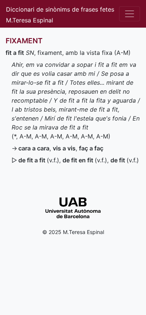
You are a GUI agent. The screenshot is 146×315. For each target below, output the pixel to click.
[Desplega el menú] (129, 13)
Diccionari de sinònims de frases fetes (60, 9)
